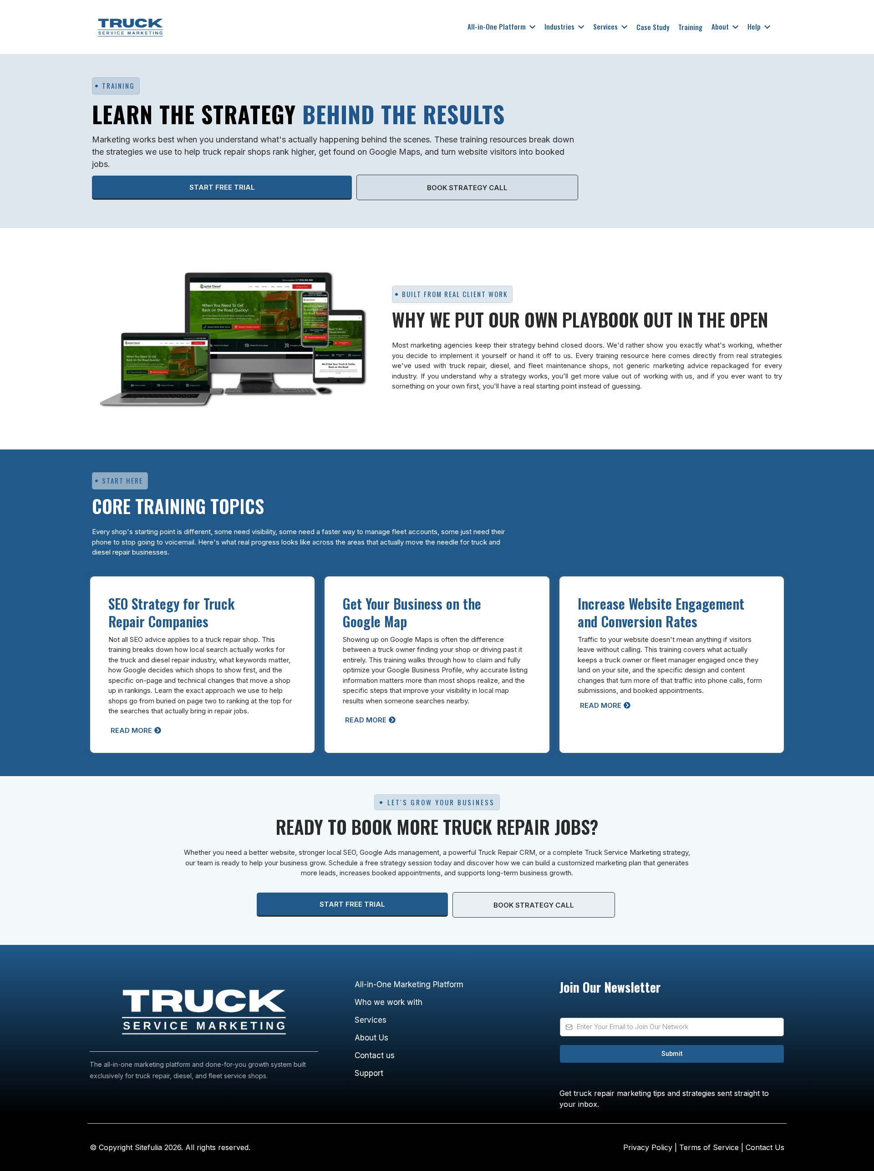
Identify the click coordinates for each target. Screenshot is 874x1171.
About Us (371, 1037)
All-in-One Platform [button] (497, 26)
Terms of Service (708, 1147)
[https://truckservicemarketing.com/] (264, 27)
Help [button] (754, 26)
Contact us (375, 1055)
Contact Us (765, 1147)
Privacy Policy (649, 1147)
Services (370, 1020)
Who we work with (388, 1002)
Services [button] (606, 26)
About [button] (721, 26)
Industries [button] (560, 26)
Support (369, 1073)
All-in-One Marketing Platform (409, 984)
